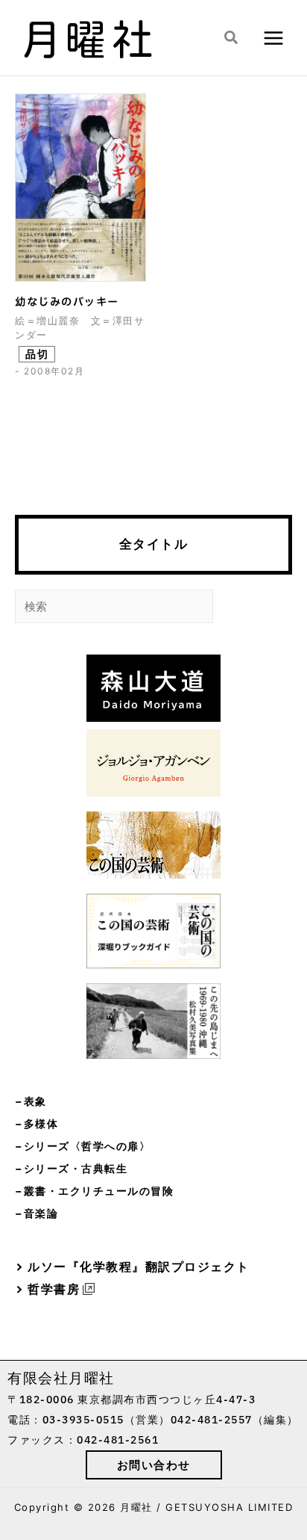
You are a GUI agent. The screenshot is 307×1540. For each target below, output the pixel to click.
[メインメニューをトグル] (273, 38)
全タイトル (154, 544)
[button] (231, 38)
